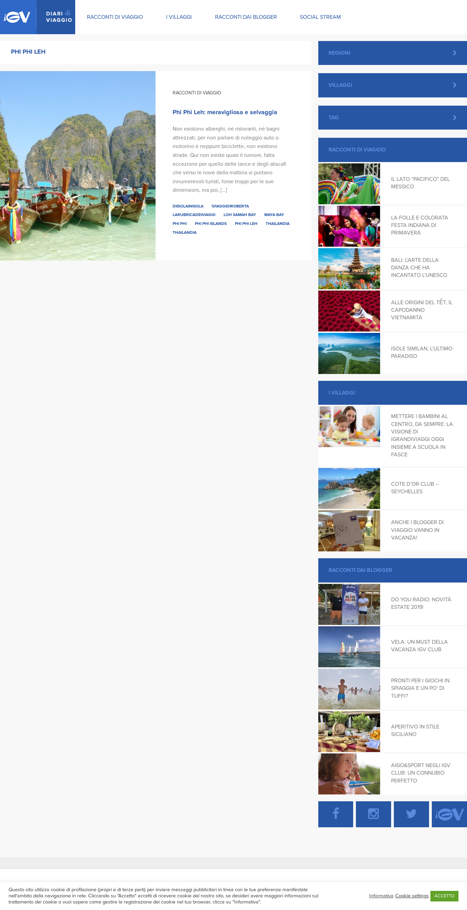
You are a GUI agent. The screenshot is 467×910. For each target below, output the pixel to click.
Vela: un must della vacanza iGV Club (419, 646)
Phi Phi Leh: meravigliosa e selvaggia (225, 112)
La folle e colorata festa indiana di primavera (419, 225)
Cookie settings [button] (412, 896)
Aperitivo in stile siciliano (415, 730)
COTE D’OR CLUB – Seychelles (415, 488)
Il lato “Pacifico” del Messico (420, 183)
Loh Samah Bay (240, 214)
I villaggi (179, 17)
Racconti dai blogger (246, 17)
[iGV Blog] (37, 17)
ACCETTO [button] (444, 896)
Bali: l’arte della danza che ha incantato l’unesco (419, 268)
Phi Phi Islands (211, 223)
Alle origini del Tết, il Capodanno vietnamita (422, 310)
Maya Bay (274, 214)
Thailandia (278, 223)
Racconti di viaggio (115, 17)
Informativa (381, 896)
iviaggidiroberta (230, 206)
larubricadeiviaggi (194, 214)
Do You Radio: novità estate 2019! (421, 603)
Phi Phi (180, 223)
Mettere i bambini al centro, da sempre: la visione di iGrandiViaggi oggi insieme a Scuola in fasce (422, 435)
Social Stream (320, 17)
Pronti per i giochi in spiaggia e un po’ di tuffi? (420, 688)
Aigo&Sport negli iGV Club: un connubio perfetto (421, 773)
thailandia (185, 232)
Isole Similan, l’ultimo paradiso (421, 352)
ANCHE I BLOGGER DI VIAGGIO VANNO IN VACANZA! (417, 530)
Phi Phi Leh (246, 223)
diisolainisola (188, 206)
